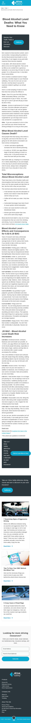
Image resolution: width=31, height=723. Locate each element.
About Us (4, 694)
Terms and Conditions (7, 706)
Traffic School (5, 686)
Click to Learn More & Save (22, 454)
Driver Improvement (7, 688)
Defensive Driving (6, 684)
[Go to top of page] (14, 718)
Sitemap (4, 710)
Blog (6, 8)
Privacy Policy (5, 704)
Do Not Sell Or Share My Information (11, 708)
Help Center (5, 696)
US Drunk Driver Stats (21, 224)
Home (2, 8)
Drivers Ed (4, 682)
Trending (4, 698)
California (20, 43)
